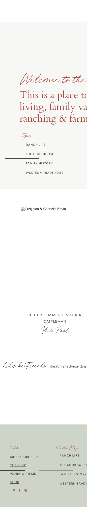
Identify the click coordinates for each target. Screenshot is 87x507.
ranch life (36, 145)
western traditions (45, 173)
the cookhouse (40, 154)
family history (39, 163)
